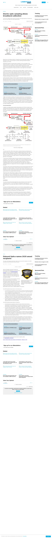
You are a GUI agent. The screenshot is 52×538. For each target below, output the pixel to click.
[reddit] (19, 24)
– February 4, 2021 (24, 339)
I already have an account (18, 392)
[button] (3, 2)
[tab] (5, 239)
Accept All (48, 536)
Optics (21, 7)
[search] (5, 2)
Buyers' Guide (36, 7)
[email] (20, 24)
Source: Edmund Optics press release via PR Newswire (12, 339)
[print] (32, 24)
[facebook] (15, 24)
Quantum (24, 7)
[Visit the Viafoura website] (31, 242)
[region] (18, 241)
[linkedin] (16, 24)
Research (4, 11)
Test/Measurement (30, 7)
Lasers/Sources (16, 7)
